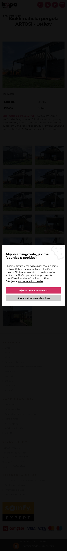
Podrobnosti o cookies (30, 281)
